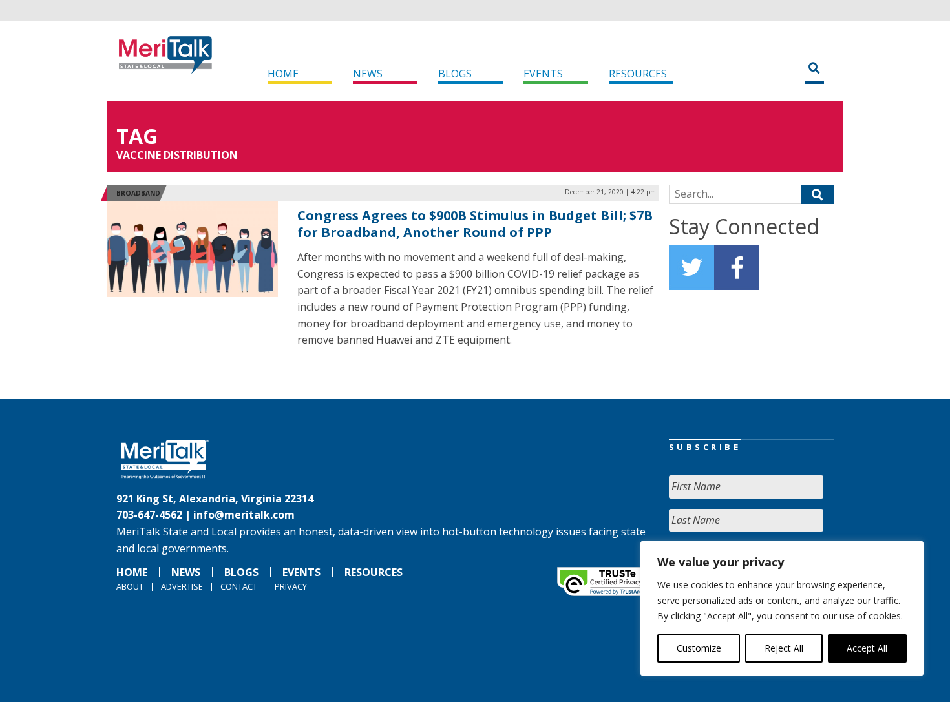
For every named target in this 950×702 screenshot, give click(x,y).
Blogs (455, 74)
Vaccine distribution (177, 155)
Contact (238, 586)
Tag (137, 136)
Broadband (138, 193)
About (129, 586)
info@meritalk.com (244, 515)
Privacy (291, 586)
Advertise (182, 586)
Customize (699, 648)
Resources (638, 74)
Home (283, 74)
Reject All (784, 648)
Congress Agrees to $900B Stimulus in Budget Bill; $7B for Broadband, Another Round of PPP (475, 224)
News (368, 74)
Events (543, 74)
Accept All (867, 648)
